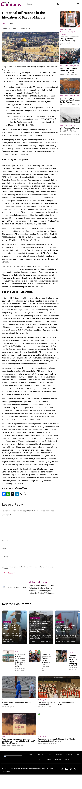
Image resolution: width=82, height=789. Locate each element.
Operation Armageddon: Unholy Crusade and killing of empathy (70, 39)
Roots (67, 759)
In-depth (6, 622)
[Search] (58, 4)
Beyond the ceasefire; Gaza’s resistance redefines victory (68, 70)
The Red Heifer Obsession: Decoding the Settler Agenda (70, 100)
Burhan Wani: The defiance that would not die (18, 703)
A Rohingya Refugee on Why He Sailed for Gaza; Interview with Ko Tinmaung (66, 628)
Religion (72, 31)
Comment (6, 515)
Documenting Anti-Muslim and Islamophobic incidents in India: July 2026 (20, 660)
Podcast (58, 759)
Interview (60, 622)
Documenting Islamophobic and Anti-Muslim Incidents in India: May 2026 (56, 740)
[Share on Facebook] (4, 494)
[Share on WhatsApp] (8, 494)
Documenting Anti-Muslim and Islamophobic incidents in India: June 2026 (56, 703)
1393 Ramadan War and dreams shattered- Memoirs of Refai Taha (69, 130)
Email (4, 548)
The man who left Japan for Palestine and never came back (73, 660)
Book (3, 736)
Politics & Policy (64, 31)
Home (31, 755)
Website (5, 557)
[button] (78, 4)
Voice (61, 29)
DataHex (7, 771)
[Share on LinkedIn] (17, 494)
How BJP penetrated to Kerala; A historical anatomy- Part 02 (12, 627)
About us (40, 755)
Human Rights (68, 29)
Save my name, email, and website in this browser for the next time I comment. (28, 567)
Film (77, 755)
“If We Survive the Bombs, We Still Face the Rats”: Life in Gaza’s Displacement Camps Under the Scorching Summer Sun (40, 626)
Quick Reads (34, 618)
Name (5, 540)
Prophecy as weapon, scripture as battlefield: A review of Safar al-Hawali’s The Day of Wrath (19, 741)
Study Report (18, 651)
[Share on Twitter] (12, 494)
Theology (63, 34)
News (49, 759)
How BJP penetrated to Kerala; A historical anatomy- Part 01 (47, 659)
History (66, 125)
